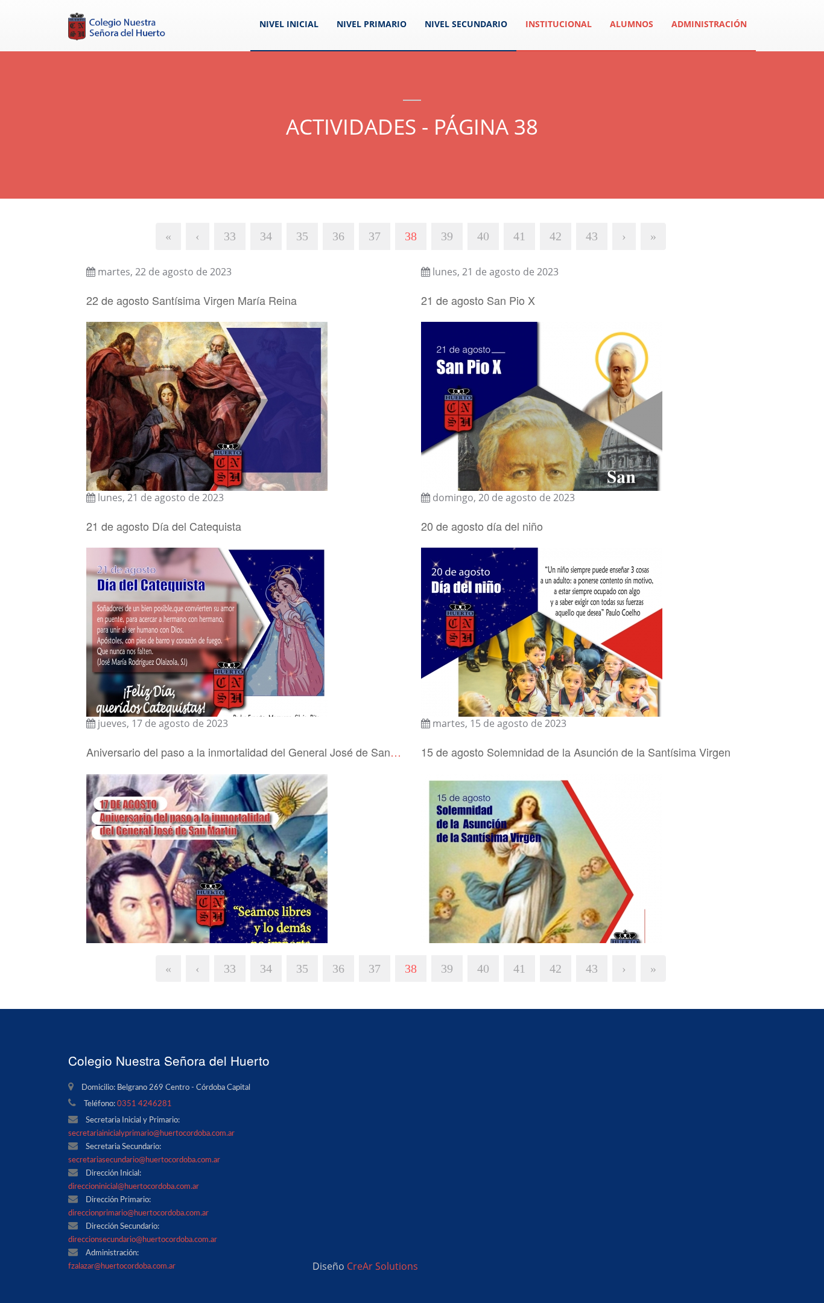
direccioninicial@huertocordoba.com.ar (133, 1187)
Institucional (558, 24)
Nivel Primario (372, 24)
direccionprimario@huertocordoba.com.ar (138, 1213)
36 (338, 236)
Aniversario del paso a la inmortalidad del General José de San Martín (255, 752)
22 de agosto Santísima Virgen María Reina (191, 300)
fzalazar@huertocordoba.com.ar (122, 1266)
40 (483, 236)
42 (556, 236)
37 (375, 236)
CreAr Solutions (382, 1266)
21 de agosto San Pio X (478, 300)
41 (519, 236)
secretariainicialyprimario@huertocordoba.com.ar (151, 1134)
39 (447, 236)
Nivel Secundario (466, 24)
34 (266, 236)
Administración (709, 24)
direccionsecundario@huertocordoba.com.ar (142, 1240)
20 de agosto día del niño (482, 526)
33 (230, 236)
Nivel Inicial (289, 24)
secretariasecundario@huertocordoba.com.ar (144, 1160)
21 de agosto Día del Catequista (163, 526)
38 (411, 236)
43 (592, 236)
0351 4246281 (144, 1104)
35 (302, 236)
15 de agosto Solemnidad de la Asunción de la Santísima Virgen (576, 752)
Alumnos (631, 24)
